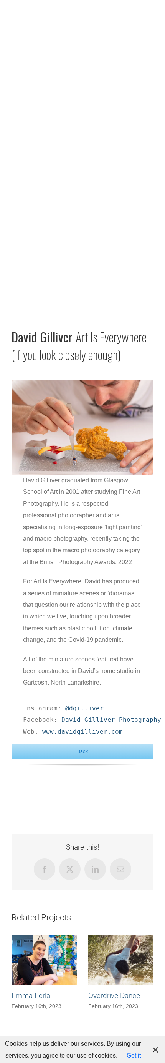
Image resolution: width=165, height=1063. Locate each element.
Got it (134, 1055)
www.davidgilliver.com (82, 731)
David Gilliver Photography (111, 719)
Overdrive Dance (114, 995)
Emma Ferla (31, 995)
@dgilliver (84, 708)
